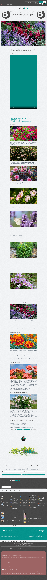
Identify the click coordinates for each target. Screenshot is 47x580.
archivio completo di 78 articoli (32, 495)
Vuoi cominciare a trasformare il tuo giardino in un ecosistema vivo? (21, 121)
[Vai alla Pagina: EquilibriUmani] (42, 2)
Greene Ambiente (33, 12)
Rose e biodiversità (14, 113)
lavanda (12, 227)
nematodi (11, 351)
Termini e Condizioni (27, 549)
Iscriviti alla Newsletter (9, 4)
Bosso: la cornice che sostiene (15, 116)
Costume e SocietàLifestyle (10, 12)
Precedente (12, 429)
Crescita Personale (27, 12)
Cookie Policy (11, 548)
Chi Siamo (44, 12)
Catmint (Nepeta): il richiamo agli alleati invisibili (18, 118)
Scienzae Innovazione (39, 12)
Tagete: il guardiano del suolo (15, 119)
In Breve (12, 112)
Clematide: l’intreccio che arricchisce (16, 117)
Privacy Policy (19, 548)
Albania (17, 12)
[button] (1, 8)
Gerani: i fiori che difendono (15, 120)
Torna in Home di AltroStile (23, 429)
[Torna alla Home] (23, 8)
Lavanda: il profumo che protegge (16, 114)
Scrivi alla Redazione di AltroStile (14, 541)
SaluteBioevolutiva (5, 12)
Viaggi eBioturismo (21, 12)
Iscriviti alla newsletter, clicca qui (23, 474)
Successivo (34, 429)
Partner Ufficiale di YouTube (10, 458)
